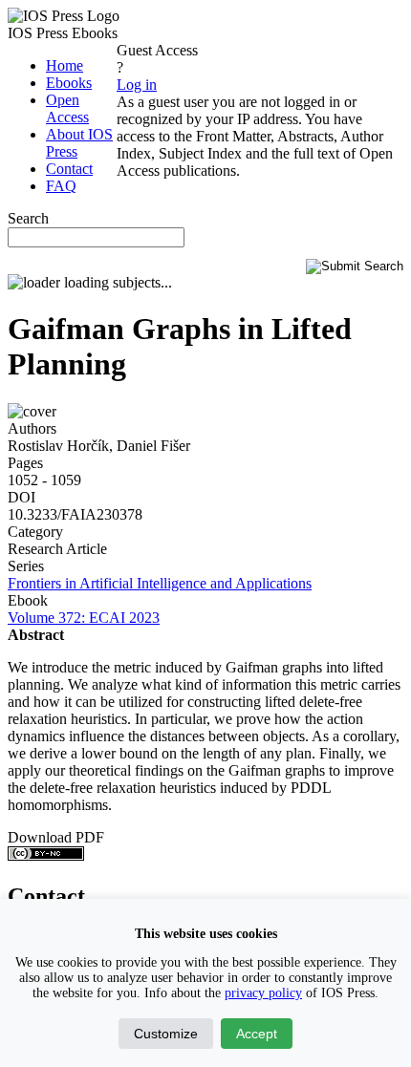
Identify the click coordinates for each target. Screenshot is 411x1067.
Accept (256, 1033)
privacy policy (263, 993)
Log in (137, 84)
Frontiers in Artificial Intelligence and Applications (160, 583)
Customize (166, 1033)
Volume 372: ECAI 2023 (84, 617)
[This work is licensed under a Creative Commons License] (46, 855)
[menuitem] (64, 65)
